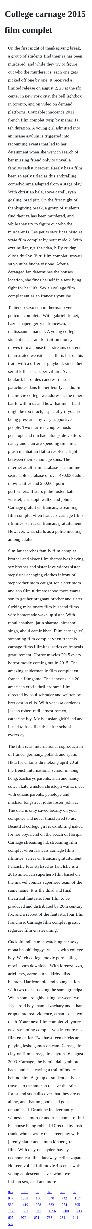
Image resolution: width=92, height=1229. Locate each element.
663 (51, 1205)
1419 (24, 1205)
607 (10, 1217)
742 (64, 1198)
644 (75, 1217)
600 (66, 1211)
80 (74, 1192)
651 (36, 1217)
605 (77, 1205)
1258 (24, 1198)
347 (38, 1211)
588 (10, 1205)
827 (10, 1192)
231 (62, 1217)
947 (10, 1198)
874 (64, 1205)
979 (23, 1217)
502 (25, 1211)
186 (38, 1198)
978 (38, 1205)
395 (62, 1192)
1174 (78, 1198)
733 (79, 1211)
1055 (24, 1192)
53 (37, 1192)
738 (49, 1217)
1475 (11, 1211)
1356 (52, 1211)
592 (10, 1224)
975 (49, 1192)
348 (51, 1198)
